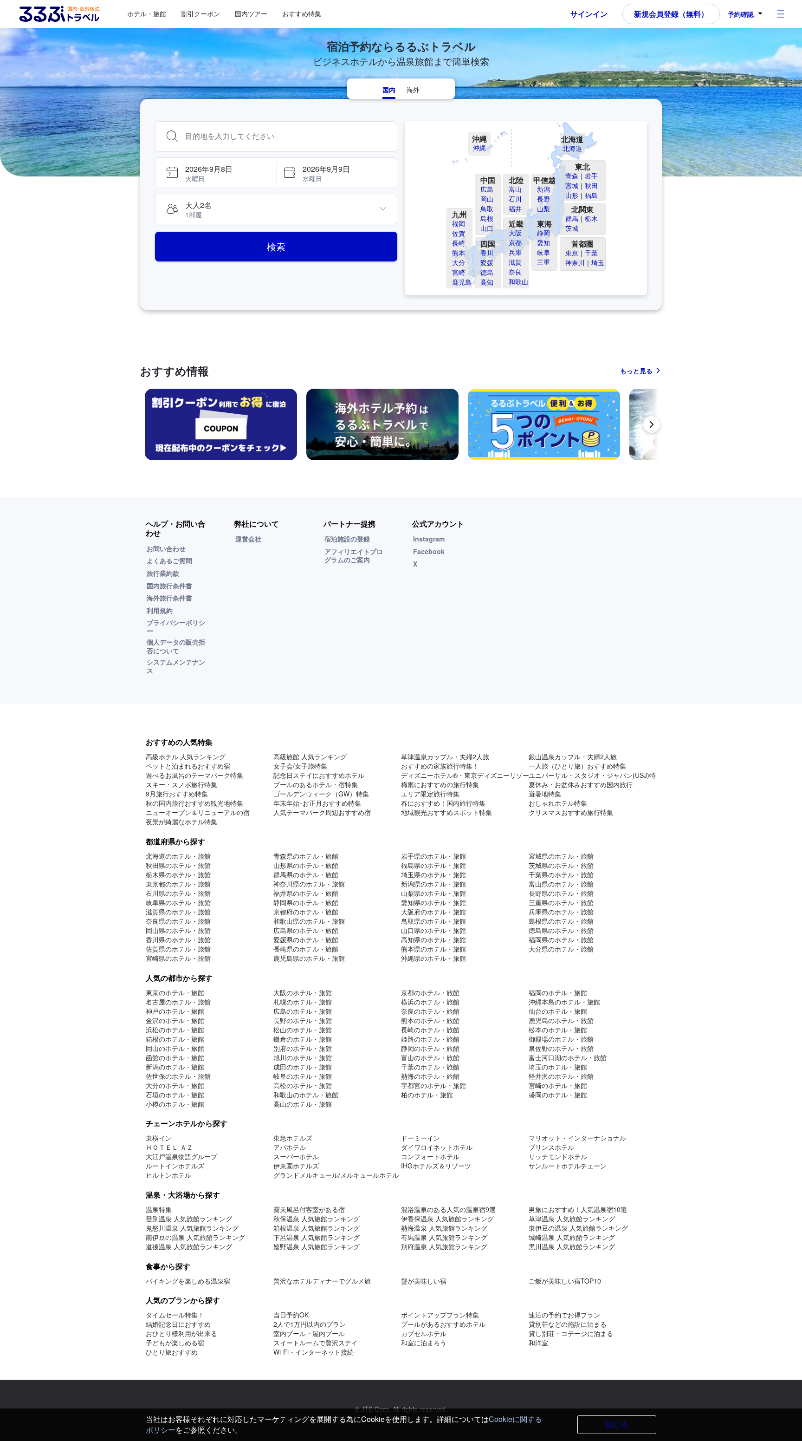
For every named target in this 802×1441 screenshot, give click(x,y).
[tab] (388, 88)
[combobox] (287, 136)
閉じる (617, 1424)
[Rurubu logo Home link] (59, 14)
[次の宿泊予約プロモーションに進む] (651, 424)
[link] (221, 424)
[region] (401, 428)
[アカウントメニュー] (780, 14)
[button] (215, 172)
